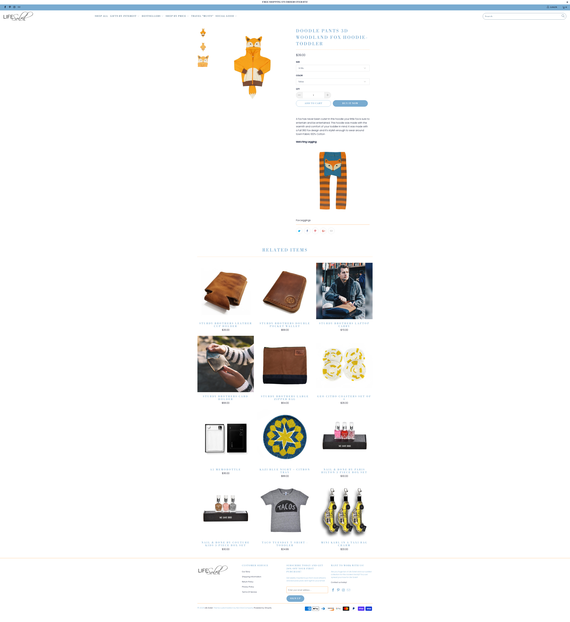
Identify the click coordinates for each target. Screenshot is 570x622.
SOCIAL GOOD (225, 16)
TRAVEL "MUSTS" (202, 16)
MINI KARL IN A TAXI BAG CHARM (344, 510)
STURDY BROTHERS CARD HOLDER (225, 364)
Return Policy (247, 581)
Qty (298, 89)
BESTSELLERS (151, 16)
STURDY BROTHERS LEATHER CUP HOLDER (225, 291)
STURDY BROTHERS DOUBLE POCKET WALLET (285, 291)
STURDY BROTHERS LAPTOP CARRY (344, 291)
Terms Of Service (249, 592)
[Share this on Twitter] (299, 231)
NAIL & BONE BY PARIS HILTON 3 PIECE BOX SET (344, 437)
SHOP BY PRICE (176, 16)
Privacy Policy (248, 586)
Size (298, 62)
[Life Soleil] (47, 16)
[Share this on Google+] (323, 231)
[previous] (217, 69)
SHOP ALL (101, 16)
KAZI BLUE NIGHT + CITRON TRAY (285, 437)
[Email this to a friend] (331, 231)
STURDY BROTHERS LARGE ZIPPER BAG (285, 364)
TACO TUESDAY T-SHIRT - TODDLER (285, 510)
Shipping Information (251, 576)
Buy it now (350, 103)
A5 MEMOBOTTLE (225, 437)
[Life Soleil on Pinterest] (9, 7)
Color (299, 75)
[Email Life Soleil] (19, 7)
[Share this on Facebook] (307, 231)
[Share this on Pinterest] (315, 231)
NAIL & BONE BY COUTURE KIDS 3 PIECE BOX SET (225, 510)
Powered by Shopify (263, 608)
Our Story (246, 571)
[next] (288, 69)
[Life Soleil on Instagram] (14, 7)
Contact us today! (339, 582)
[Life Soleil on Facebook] (5, 7)
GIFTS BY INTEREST (123, 16)
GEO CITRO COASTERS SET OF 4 (344, 364)
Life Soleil (209, 608)
